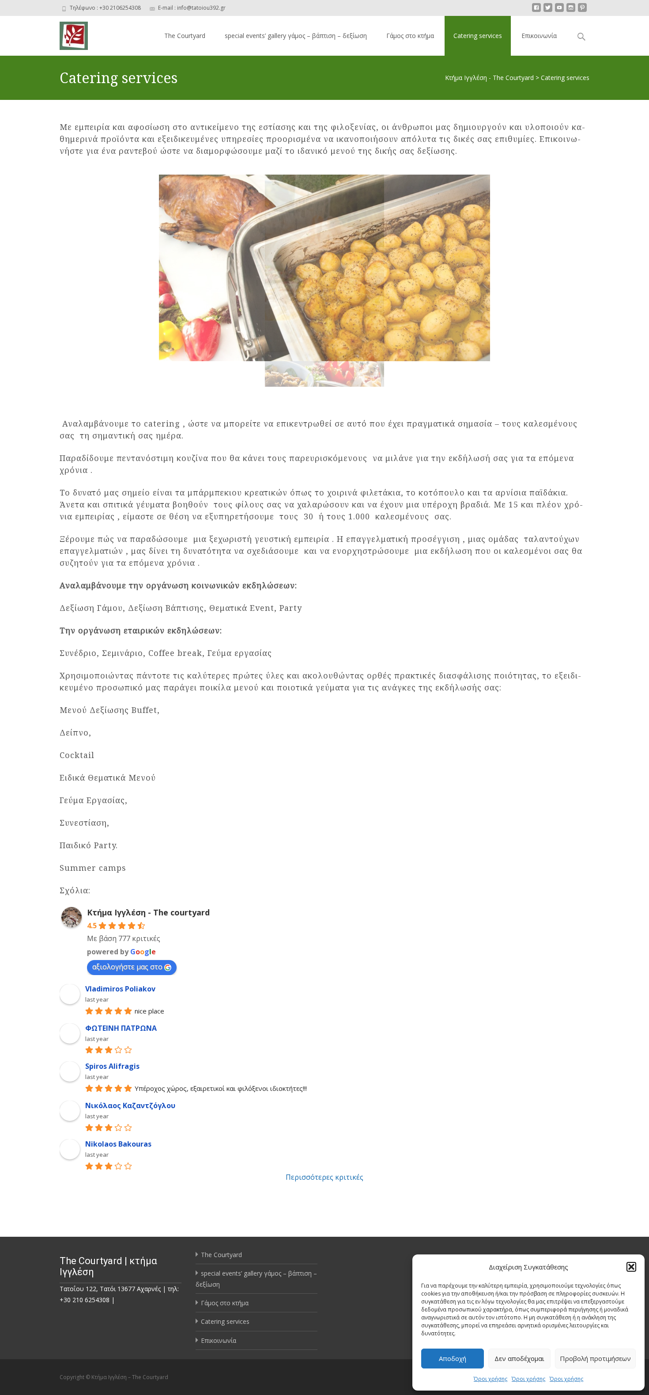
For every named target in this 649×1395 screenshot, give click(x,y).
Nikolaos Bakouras (118, 1144)
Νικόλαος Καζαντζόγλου (130, 1105)
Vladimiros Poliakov (120, 989)
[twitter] (547, 11)
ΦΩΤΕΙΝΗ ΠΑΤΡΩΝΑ (121, 1028)
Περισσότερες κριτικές (324, 1177)
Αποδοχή (452, 1358)
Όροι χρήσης (490, 1379)
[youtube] (559, 11)
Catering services (477, 35)
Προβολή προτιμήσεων (595, 1358)
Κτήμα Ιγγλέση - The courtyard (148, 912)
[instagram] (570, 11)
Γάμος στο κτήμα (410, 35)
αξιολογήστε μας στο (127, 967)
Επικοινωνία (539, 35)
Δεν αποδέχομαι (519, 1358)
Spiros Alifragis (112, 1066)
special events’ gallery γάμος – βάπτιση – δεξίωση (296, 35)
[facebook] (536, 11)
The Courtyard (184, 35)
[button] (631, 1266)
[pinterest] (582, 11)
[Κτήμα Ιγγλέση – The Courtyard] (66, 33)
